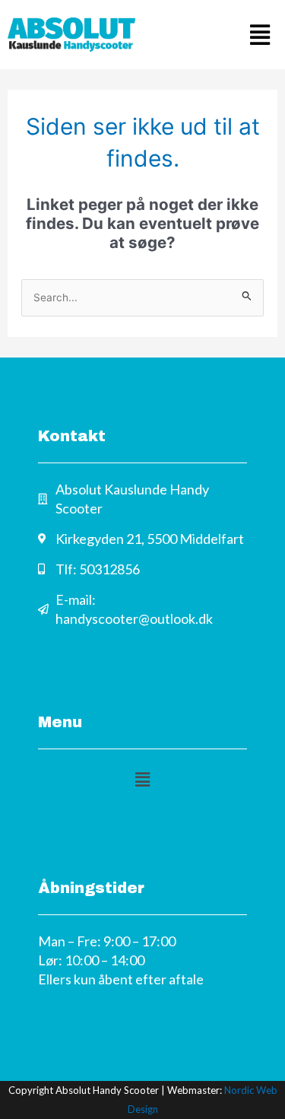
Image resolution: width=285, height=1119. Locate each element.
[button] (214, 34)
